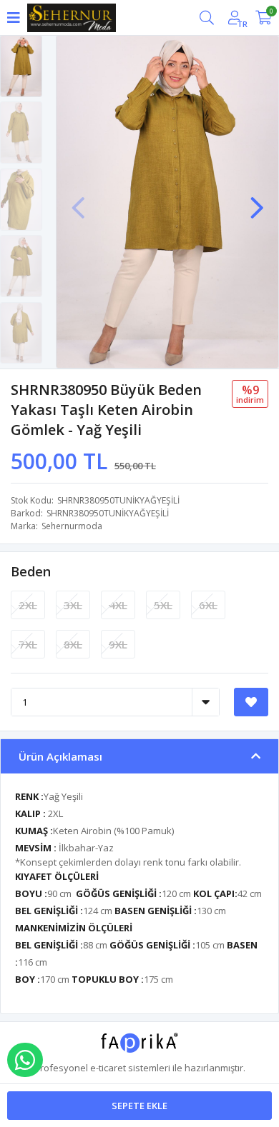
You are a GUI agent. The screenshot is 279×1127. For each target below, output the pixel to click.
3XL (73, 605)
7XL (28, 644)
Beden (31, 571)
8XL (73, 644)
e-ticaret (108, 1067)
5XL (163, 605)
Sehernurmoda (71, 526)
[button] (257, 200)
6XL (208, 605)
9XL (118, 644)
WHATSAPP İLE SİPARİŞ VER (25, 1060)
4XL (118, 605)
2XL (28, 605)
